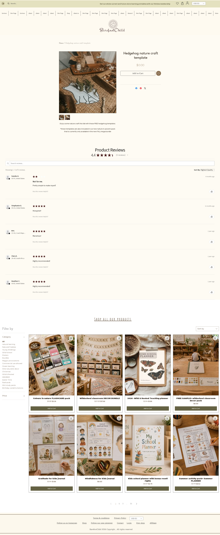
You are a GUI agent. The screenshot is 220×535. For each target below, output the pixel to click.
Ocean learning (8, 366)
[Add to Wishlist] (158, 73)
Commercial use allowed (12, 363)
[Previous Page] (111, 503)
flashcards (6, 382)
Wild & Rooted (8, 374)
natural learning (8, 344)
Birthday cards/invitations (12, 388)
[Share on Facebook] (136, 88)
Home (61, 43)
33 (131, 504)
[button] (199, 3)
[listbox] (199, 3)
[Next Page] (136, 503)
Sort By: (197, 170)
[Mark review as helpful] (211, 191)
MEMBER (6, 377)
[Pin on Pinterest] (140, 88)
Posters (5, 355)
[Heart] (177, 3)
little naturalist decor (10, 369)
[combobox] (207, 328)
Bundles (5, 358)
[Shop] (182, 3)
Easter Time (7, 380)
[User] (187, 3)
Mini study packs (9, 385)
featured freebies (9, 347)
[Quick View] (51, 365)
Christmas (6, 372)
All (3, 341)
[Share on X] (145, 88)
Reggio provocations (10, 361)
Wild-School (7, 353)
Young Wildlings (9, 350)
